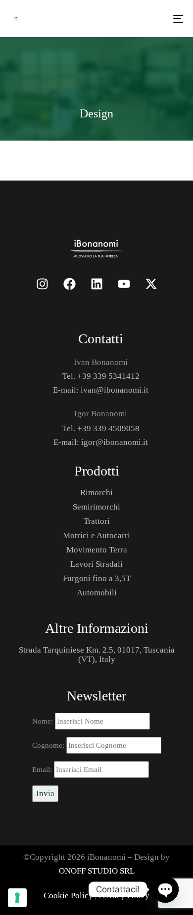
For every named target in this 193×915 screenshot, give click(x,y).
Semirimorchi (96, 507)
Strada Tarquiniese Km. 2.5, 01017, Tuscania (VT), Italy (97, 654)
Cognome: (49, 745)
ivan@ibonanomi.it (114, 390)
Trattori (97, 521)
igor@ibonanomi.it (114, 442)
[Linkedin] (96, 283)
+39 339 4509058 (108, 428)
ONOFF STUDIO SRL (97, 871)
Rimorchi (96, 492)
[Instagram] (42, 283)
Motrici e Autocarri (96, 535)
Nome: (43, 721)
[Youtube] (123, 283)
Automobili (97, 592)
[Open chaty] (165, 889)
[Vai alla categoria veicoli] (97, 247)
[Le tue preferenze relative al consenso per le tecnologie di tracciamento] (17, 897)
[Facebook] (69, 283)
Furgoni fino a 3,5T (97, 578)
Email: (43, 769)
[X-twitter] (151, 283)
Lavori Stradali (96, 564)
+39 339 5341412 (108, 376)
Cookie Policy (68, 895)
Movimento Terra (96, 549)
